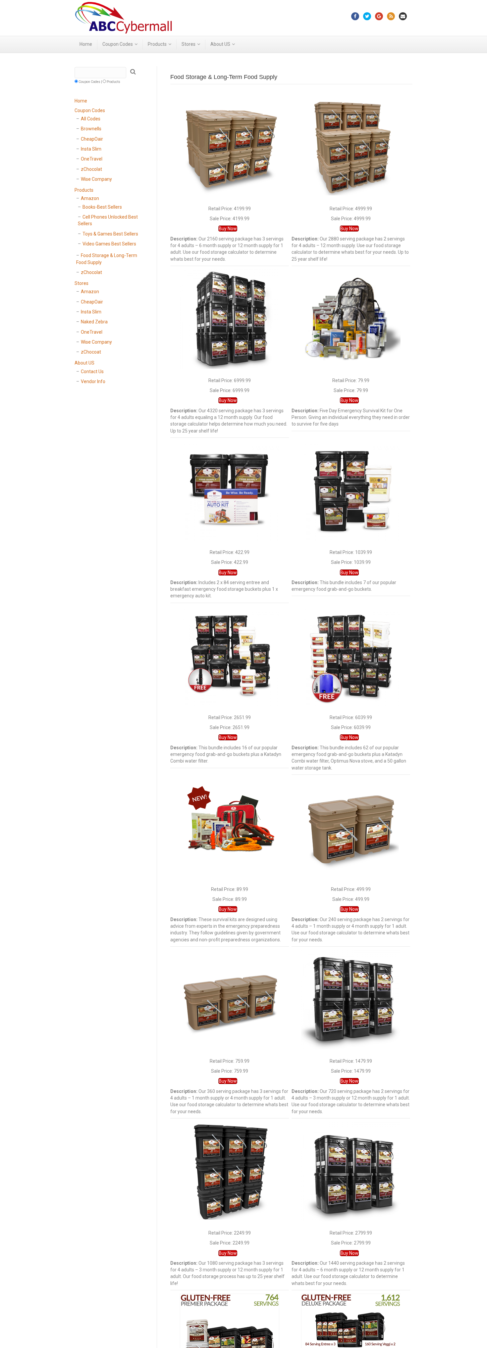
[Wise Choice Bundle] (351, 490)
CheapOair (92, 139)
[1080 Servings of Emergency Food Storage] (229, 1171)
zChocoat (91, 352)
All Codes (90, 118)
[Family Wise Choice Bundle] (229, 655)
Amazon (90, 198)
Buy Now (228, 228)
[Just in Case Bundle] (229, 490)
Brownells (91, 128)
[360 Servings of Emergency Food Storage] (229, 999)
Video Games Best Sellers (109, 243)
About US (220, 44)
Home (86, 44)
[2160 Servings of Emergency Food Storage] (229, 146)
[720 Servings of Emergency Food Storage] (351, 999)
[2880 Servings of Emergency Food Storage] (351, 146)
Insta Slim (91, 149)
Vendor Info (93, 381)
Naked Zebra (94, 321)
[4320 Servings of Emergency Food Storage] (229, 318)
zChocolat (91, 169)
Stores (188, 44)
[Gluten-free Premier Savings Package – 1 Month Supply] (229, 1343)
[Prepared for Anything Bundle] (351, 655)
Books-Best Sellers (102, 207)
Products (157, 44)
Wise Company (96, 179)
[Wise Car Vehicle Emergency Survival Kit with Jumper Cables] (229, 827)
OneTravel (91, 159)
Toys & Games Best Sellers (110, 233)
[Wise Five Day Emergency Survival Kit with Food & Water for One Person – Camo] (351, 318)
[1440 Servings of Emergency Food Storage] (351, 1171)
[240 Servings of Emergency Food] (351, 827)
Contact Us (92, 371)
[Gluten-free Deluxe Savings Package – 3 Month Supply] (351, 1343)
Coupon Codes (117, 44)
